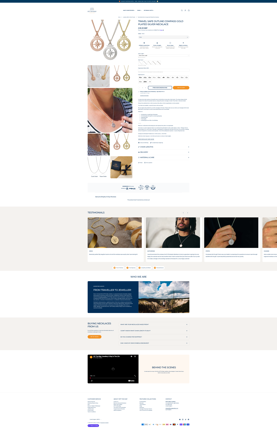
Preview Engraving (160, 87)
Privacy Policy (91, 410)
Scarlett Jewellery (103, 296)
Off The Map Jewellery (95, 422)
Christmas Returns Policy (93, 403)
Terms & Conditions (92, 411)
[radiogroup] (163, 63)
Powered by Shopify (104, 422)
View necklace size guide (146, 139)
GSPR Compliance (117, 410)
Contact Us (116, 401)
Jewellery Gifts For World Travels (129, 17)
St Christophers (143, 401)
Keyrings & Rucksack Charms (146, 408)
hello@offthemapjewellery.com (172, 408)
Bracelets (142, 403)
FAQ (89, 404)
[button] (163, 53)
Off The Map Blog (117, 405)
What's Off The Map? (118, 404)
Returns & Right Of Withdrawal (94, 405)
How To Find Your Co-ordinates (146, 410)
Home (119, 17)
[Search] (181, 10)
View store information (144, 95)
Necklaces (142, 407)
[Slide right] (187, 213)
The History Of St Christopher (120, 407)
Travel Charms (143, 404)
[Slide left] (183, 213)
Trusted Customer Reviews (119, 408)
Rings (141, 405)
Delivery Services (91, 401)
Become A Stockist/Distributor (120, 403)
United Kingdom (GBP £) (95, 419)
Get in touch (95, 336)
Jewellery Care (91, 408)
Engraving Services (92, 407)
